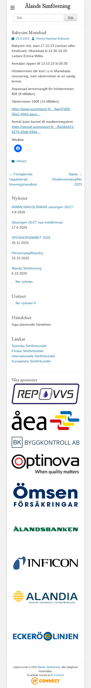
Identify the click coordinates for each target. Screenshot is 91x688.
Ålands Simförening (47, 5)
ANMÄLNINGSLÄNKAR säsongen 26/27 (42, 207)
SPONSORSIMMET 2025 (31, 238)
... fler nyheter (22, 282)
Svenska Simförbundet (29, 346)
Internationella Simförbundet (33, 356)
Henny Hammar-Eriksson (52, 38)
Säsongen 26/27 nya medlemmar (37, 222)
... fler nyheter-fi (24, 303)
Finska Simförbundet (27, 351)
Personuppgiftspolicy (28, 253)
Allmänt (21, 161)
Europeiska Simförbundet (31, 361)
